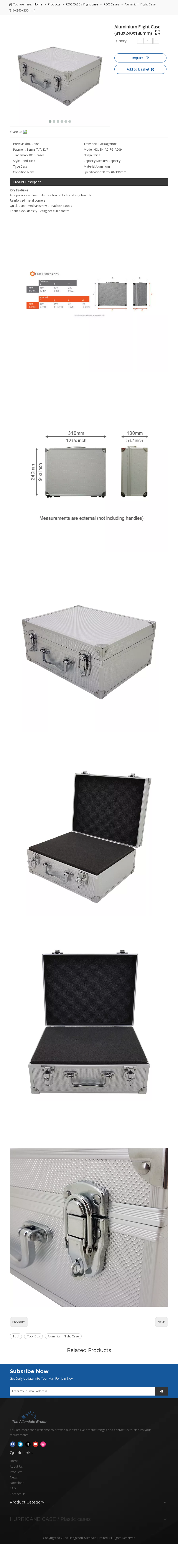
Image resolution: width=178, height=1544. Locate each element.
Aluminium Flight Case (63, 1336)
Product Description (27, 182)
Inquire (137, 58)
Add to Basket (138, 69)
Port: (16, 144)
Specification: (93, 172)
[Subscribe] (161, 1391)
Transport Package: (97, 144)
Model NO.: (91, 149)
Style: (16, 161)
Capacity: (90, 161)
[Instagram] (43, 1444)
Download (17, 1483)
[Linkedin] (20, 1444)
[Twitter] (28, 1444)
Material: (90, 166)
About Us (16, 1466)
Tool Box (33, 1336)
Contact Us (17, 1494)
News (14, 1477)
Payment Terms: (24, 149)
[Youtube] (35, 1444)
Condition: (20, 172)
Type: (17, 166)
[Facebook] (12, 1444)
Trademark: (21, 155)
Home (14, 1461)
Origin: (88, 155)
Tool (16, 1336)
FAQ (13, 1488)
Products (16, 1472)
